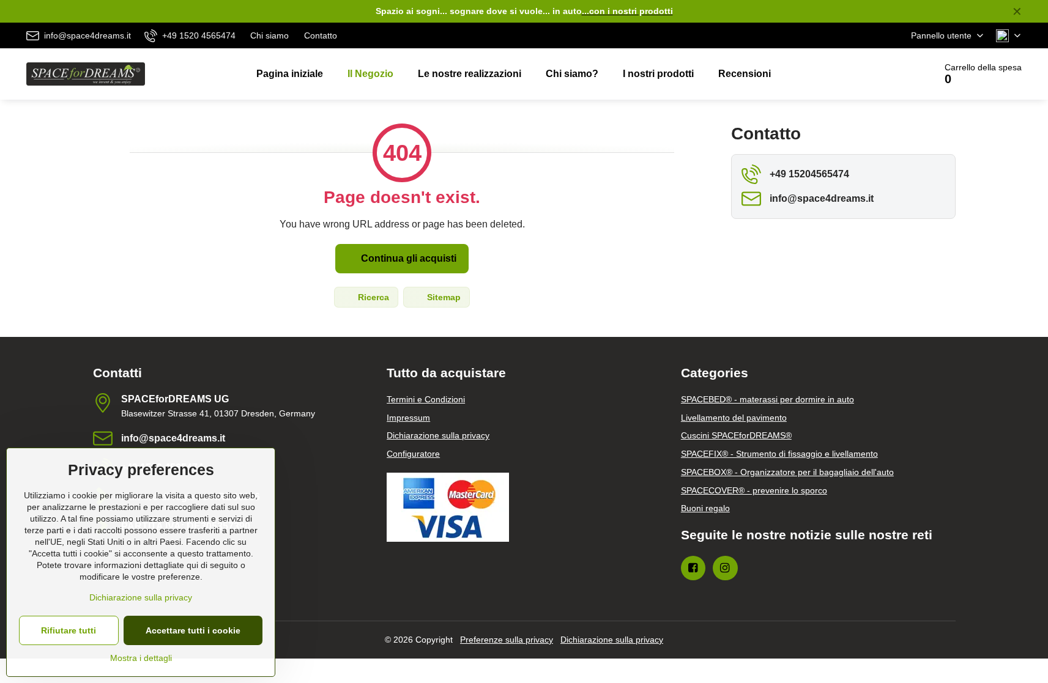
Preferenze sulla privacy (506, 639)
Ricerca (372, 297)
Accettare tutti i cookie (193, 630)
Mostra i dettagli (141, 658)
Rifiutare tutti (68, 630)
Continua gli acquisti (407, 258)
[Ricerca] (892, 74)
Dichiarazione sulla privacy (611, 639)
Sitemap (443, 297)
